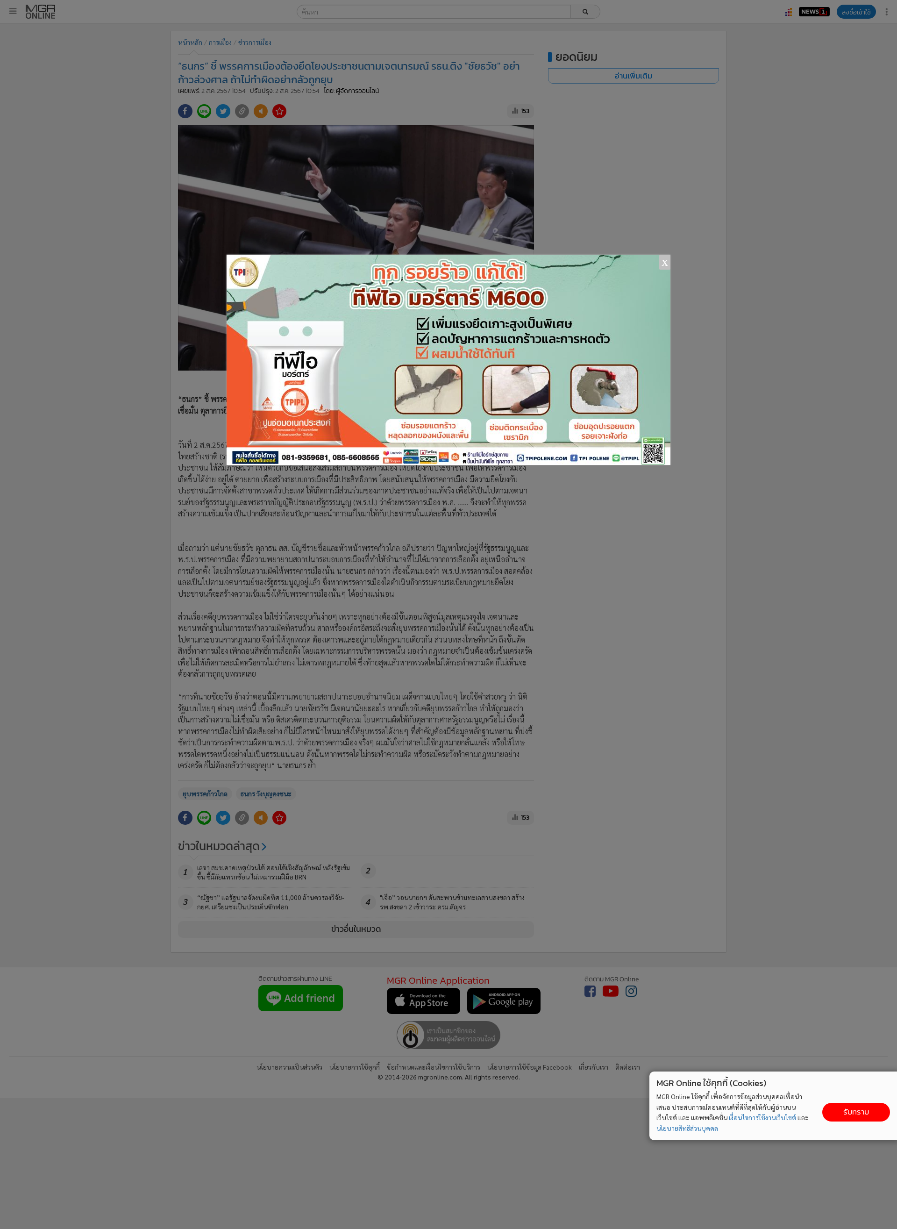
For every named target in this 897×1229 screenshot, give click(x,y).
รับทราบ (856, 1112)
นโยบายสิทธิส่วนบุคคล (687, 1128)
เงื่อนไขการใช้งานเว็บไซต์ (762, 1117)
